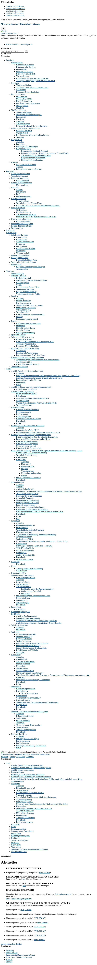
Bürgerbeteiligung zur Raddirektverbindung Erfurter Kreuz (44, 153)
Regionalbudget (22, 180)
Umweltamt (15, 655)
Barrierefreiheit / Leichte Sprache (19, 44)
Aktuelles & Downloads (25, 634)
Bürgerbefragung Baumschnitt (33, 158)
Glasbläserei (21, 351)
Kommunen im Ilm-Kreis (26, 67)
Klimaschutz (21, 459)
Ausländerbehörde (23, 587)
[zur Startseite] (4, 31)
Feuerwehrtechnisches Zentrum (28, 380)
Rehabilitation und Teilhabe (27, 650)
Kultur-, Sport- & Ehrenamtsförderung (31, 453)
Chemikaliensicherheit (25, 671)
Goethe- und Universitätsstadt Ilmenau (31, 280)
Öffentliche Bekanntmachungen (29, 115)
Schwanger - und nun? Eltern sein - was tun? (34, 546)
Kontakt (9, 959)
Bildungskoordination (19, 258)
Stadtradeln (20, 326)
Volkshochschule (23, 253)
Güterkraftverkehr (23, 700)
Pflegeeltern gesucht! (63, 894)
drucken (19, 944)
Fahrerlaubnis (21, 695)
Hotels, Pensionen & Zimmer (27, 364)
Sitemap (9, 962)
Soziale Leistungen (23, 641)
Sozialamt (15, 632)
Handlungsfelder (27, 466)
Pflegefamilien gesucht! (25, 525)
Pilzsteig (19, 317)
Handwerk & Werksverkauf (27, 353)
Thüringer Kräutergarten (26, 344)
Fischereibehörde (23, 720)
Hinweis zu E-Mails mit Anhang (19, 957)
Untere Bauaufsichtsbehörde (27, 410)
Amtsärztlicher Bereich (25, 489)
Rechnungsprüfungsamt (20, 612)
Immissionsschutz (23, 664)
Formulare (20, 144)
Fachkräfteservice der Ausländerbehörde (37, 589)
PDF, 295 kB (39, 927)
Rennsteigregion (22, 282)
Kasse (13, 566)
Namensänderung (23, 598)
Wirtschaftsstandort (18, 199)
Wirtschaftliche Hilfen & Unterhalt (30, 530)
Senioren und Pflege (24, 636)
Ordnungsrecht (22, 600)
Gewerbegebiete (22, 201)
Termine (19, 167)
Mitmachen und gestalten (31, 473)
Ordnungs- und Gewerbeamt (22, 575)
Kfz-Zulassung (22, 691)
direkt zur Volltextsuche (15, 9)
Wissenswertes (17, 62)
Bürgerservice (16, 140)
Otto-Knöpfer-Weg (23, 310)
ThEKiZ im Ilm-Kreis (25, 548)
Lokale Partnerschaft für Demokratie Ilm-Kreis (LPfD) (38, 432)
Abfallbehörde (22, 659)
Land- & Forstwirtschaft (25, 74)
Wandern (14, 296)
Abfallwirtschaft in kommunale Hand (36, 155)
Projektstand (21, 192)
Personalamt (16, 607)
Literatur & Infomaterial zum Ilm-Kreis (31, 126)
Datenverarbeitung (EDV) (26, 394)
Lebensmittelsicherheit (25, 716)
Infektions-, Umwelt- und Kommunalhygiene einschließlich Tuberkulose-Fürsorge (49, 491)
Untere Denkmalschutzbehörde (28, 419)
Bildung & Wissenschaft (11, 231)
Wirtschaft (10, 171)
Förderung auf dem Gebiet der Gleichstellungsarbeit (36, 437)
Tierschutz (20, 723)
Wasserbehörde (22, 668)
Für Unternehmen (23, 741)
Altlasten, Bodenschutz (25, 661)
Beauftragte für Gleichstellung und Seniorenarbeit (31, 435)
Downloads (20, 382)
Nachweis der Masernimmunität (29, 496)
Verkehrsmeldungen (24, 112)
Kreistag (14, 162)
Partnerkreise (21, 69)
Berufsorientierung (23, 212)
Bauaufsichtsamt (17, 407)
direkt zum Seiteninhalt (15, 15)
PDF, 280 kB (42, 922)
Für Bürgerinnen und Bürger (27, 739)
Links (18, 385)
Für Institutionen (22, 743)
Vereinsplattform (22, 76)
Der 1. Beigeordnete (24, 99)
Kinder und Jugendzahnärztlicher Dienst (32, 509)
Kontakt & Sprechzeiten (25, 577)
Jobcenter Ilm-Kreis (19, 734)
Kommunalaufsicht (18, 573)
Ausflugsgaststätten (24, 362)
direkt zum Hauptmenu (15, 11)
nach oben (10, 944)
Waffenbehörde (22, 584)
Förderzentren (21, 246)
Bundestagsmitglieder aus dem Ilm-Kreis (32, 78)
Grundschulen (21, 237)
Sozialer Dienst (22, 528)
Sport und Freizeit (18, 335)
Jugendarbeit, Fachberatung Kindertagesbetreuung (36, 534)
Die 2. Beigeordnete (24, 101)
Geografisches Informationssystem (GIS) (32, 398)
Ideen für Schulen (23, 330)
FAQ (18, 194)
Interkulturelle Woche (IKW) (27, 430)
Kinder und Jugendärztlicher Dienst (30, 507)
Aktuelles (20, 373)
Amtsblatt (20, 121)
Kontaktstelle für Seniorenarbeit (28, 448)
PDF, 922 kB (40, 931)
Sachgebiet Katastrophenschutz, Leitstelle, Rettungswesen (39, 378)
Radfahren (15, 321)
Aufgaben (20, 142)
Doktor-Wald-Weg (23, 301)
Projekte (24, 469)
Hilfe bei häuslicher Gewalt (27, 441)
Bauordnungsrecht (23, 416)
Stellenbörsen (21, 210)
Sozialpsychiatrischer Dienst (27, 503)
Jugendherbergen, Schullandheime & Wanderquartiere (37, 360)
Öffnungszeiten (22, 106)
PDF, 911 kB (39, 935)
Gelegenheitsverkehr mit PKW (28, 698)
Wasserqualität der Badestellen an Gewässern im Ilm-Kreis (39, 512)
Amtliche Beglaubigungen (26, 616)
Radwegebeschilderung (25, 332)
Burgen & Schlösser (24, 339)
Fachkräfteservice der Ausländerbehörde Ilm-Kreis (36, 217)
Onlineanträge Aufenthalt (31, 591)
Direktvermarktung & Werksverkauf (30, 355)
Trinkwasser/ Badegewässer (27, 494)
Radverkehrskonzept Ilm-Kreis (28, 323)
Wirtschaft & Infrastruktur (26, 455)
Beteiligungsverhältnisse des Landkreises (32, 135)
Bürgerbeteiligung (23, 149)
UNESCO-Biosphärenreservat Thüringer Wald (35, 341)
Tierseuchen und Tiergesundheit (29, 725)
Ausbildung (21, 609)
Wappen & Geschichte (25, 65)
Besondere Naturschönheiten (27, 92)
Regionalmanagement (19, 178)
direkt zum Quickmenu (15, 6)
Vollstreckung (21, 571)
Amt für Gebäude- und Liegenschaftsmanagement (31, 387)
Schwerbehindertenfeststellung (28, 646)
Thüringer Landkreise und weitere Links (32, 87)
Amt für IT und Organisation (22, 391)
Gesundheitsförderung (25, 498)
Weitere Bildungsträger (20, 255)
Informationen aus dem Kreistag (29, 169)
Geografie (15, 83)
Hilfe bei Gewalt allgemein (27, 444)
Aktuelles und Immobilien (26, 389)
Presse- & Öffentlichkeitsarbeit (28, 478)
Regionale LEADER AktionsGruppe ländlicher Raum (37, 205)
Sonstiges (20, 137)
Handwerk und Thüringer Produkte (25, 348)
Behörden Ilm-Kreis (24, 130)
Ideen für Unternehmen (25, 328)
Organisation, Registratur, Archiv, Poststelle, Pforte (36, 403)
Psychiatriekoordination (25, 505)
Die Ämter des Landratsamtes (28, 103)
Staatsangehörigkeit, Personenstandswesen (33, 596)
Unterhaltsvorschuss (24, 532)
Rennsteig (20, 298)
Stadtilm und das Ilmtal (25, 289)
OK (3, 28)
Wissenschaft (16, 264)
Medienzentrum (22, 400)
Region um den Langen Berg (27, 287)
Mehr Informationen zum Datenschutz (16, 40)
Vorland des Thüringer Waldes (28, 294)
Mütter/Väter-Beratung (25, 550)
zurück (3, 944)
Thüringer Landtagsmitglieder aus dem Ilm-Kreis (35, 81)
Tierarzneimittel (22, 727)
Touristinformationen (19, 366)
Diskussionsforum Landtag (32, 160)
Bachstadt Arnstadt (23, 278)
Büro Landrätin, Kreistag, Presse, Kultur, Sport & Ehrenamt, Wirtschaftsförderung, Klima (46, 450)
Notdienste (20, 119)
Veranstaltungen (17, 273)
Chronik (19, 189)
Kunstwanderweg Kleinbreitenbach (30, 314)
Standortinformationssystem (22, 223)
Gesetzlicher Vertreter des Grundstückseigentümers (36, 621)
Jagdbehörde (21, 718)
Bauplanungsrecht (23, 412)
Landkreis (10, 60)
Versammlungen (22, 602)
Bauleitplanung (22, 414)
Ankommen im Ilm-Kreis (26, 214)
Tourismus (10, 271)
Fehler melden (11, 953)
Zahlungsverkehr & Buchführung (29, 568)
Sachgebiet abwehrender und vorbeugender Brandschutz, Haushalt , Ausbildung (48, 376)
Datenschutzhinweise (24, 559)
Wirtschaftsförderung (19, 176)
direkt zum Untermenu (15, 13)
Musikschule (21, 251)
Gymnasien (20, 244)
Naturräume (21, 90)
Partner (24, 475)
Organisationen (22, 133)
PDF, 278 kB (40, 918)
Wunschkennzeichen (29, 693)
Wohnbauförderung (24, 405)
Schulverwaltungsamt (19, 625)
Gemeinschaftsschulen (25, 242)
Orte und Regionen (18, 276)
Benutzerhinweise (23, 221)
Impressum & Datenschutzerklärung (20, 955)
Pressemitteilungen (23, 196)
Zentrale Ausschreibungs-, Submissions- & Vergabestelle (38, 623)
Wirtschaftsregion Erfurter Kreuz (29, 203)
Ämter (8, 369)
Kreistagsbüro (21, 457)
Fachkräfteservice (18, 208)
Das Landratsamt (18, 94)
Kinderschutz (21, 543)
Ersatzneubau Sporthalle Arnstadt (34, 151)
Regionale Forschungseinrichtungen (30, 267)
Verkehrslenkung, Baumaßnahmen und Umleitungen (37, 702)
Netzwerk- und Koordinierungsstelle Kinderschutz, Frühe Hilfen (42, 541)
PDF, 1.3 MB (26, 910)
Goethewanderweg (23, 303)
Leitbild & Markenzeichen (21, 183)
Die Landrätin (21, 96)
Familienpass (21, 553)
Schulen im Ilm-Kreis (19, 235)
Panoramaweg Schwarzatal (27, 319)
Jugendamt (15, 521)
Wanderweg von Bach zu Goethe (29, 305)
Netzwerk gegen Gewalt (26, 446)
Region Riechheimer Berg (26, 292)
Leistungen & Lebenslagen (27, 146)
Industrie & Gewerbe (24, 71)
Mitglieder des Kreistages (26, 165)
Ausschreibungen (23, 124)
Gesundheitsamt (17, 482)
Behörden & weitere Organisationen (25, 128)
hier (24, 879)
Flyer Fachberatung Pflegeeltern (19, 899)
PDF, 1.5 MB (44, 872)
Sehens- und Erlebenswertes (22, 337)
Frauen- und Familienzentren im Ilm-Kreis (33, 439)
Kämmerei (15, 562)
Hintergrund (26, 464)
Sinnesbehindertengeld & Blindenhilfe (31, 648)
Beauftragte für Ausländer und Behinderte (27, 425)
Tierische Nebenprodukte (26, 730)
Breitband (15, 187)
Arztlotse (19, 487)
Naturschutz (21, 666)
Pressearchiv (21, 117)
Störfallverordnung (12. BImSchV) (30, 673)
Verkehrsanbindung (24, 85)
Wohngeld (20, 652)
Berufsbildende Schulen (25, 248)
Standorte (20, 108)
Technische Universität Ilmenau (23, 262)
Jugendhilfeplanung (24, 537)
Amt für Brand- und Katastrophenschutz (27, 371)
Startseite (4, 756)
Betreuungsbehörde (24, 639)
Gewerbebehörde (23, 582)
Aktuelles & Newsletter (20, 174)
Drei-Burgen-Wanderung (26, 307)
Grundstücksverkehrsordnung (28, 618)
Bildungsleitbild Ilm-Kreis (26, 260)
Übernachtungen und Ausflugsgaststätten (27, 357)
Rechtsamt (15, 614)
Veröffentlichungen (18, 110)
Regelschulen (21, 239)
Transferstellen (22, 269)
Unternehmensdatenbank (21, 219)
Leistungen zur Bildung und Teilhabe (31, 745)
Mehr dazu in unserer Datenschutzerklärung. (20, 24)
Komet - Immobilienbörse (21, 226)
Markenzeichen (22, 185)
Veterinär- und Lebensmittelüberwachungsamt (29, 711)
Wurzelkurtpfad (22, 312)
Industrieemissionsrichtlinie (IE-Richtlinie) (33, 680)
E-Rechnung (21, 396)
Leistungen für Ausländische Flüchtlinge (32, 643)
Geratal (19, 285)
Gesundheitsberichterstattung (27, 500)
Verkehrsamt (16, 686)
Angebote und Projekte (25, 555)
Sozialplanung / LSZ (24, 539)
